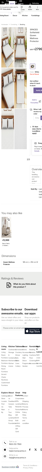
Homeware (4, 24)
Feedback (11, 401)
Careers (11, 404)
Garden (25, 366)
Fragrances (26, 363)
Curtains (32, 352)
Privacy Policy (28, 468)
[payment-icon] (36, 143)
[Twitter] (35, 449)
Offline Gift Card (17, 428)
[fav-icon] (21, 7)
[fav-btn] (8, 219)
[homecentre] (10, 466)
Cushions (32, 355)
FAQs (24, 415)
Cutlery (17, 366)
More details (7, 9)
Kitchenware (12, 360)
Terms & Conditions (30, 465)
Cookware (12, 349)
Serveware (19, 349)
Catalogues (5, 396)
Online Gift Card (17, 415)
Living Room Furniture (4, 355)
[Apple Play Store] (33, 331)
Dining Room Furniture (4, 368)
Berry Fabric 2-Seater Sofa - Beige (6, 244)
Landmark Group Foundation (12, 420)
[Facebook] (29, 449)
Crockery (18, 352)
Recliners (4, 380)
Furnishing (14, 24)
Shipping (25, 401)
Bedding (22, 24)
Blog (10, 415)
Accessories (33, 363)
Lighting (25, 355)
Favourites (19, 409)
